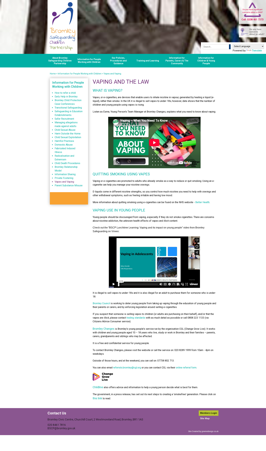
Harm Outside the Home (68, 133)
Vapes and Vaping (112, 73)
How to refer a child (65, 92)
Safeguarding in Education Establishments (69, 113)
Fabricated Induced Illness (65, 150)
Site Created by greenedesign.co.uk (203, 431)
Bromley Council (101, 303)
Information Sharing (65, 174)
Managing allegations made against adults (66, 124)
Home (53, 73)
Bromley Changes (103, 328)
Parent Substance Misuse (69, 185)
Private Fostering (64, 178)
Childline (98, 387)
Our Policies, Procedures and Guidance (118, 61)
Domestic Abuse (64, 144)
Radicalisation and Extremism (64, 157)
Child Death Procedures (67, 163)
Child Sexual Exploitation (68, 137)
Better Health (202, 202)
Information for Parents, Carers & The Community (176, 61)
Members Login (208, 413)
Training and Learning (147, 60)
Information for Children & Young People (206, 61)
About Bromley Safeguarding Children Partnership (60, 61)
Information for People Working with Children (89, 60)
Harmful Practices (64, 141)
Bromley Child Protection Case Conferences (68, 102)
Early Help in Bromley (66, 96)
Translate (257, 50)
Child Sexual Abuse (65, 129)
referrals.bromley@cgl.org (127, 367)
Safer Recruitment (64, 118)
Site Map (205, 418)
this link (97, 398)
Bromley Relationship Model (66, 168)
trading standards (136, 317)
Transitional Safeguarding (68, 107)
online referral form (186, 367)
